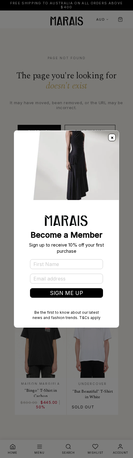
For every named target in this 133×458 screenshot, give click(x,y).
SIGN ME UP (66, 293)
